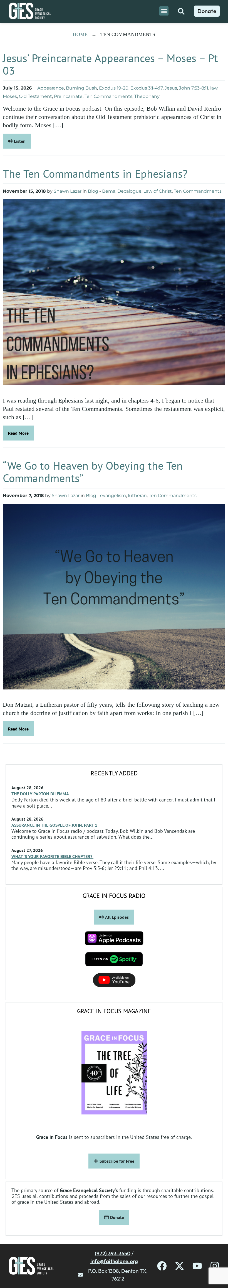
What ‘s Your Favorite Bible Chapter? (52, 856)
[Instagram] (215, 1266)
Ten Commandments (108, 96)
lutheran (137, 495)
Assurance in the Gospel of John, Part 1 (54, 825)
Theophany (147, 96)
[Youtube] (197, 1266)
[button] (163, 11)
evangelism (113, 495)
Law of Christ (157, 191)
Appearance (50, 88)
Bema (108, 191)
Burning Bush (81, 88)
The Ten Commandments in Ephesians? (95, 173)
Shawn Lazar (67, 191)
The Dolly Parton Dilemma (40, 793)
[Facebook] (162, 1266)
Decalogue (129, 191)
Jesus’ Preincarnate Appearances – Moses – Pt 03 (110, 64)
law (213, 88)
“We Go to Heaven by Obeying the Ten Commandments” (93, 471)
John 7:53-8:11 (193, 88)
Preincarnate (68, 96)
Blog (93, 191)
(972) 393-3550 (112, 1253)
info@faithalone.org (114, 1261)
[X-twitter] (179, 1266)
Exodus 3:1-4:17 (146, 88)
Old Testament (35, 96)
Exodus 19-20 (113, 88)
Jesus (171, 88)
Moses (10, 96)
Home (80, 34)
